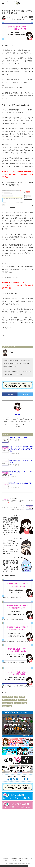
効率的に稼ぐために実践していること (12, 597)
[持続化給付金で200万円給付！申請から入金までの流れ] (17, 639)
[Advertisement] (17, 834)
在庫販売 (5, 706)
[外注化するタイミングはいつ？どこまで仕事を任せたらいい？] (17, 661)
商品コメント (18, 703)
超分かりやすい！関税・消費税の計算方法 (13, 619)
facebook (10, 394)
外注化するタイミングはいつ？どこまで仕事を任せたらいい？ (17, 663)
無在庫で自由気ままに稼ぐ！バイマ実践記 (22, 19)
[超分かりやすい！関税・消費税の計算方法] (17, 617)
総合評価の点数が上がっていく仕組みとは (21, 473)
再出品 (10, 703)
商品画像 (22, 696)
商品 (10, 706)
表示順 (24, 703)
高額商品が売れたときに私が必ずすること (21, 484)
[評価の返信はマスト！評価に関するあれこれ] (5, 465)
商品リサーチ (6, 699)
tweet (26, 394)
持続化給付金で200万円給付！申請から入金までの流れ (16, 641)
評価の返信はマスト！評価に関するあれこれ (21, 461)
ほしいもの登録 (22, 699)
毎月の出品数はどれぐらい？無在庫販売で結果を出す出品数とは (17, 687)
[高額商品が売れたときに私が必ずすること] (5, 488)
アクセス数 (13, 699)
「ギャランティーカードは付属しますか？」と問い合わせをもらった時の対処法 (21, 449)
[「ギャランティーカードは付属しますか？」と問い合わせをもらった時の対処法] (5, 451)
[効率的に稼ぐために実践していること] (17, 596)
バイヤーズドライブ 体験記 (18, 437)
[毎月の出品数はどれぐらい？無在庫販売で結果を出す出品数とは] (17, 684)
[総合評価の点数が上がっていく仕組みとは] (5, 476)
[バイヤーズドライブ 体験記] (5, 442)
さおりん (9, 18)
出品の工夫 (9, 696)
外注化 (16, 696)
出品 (4, 696)
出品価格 (5, 703)
